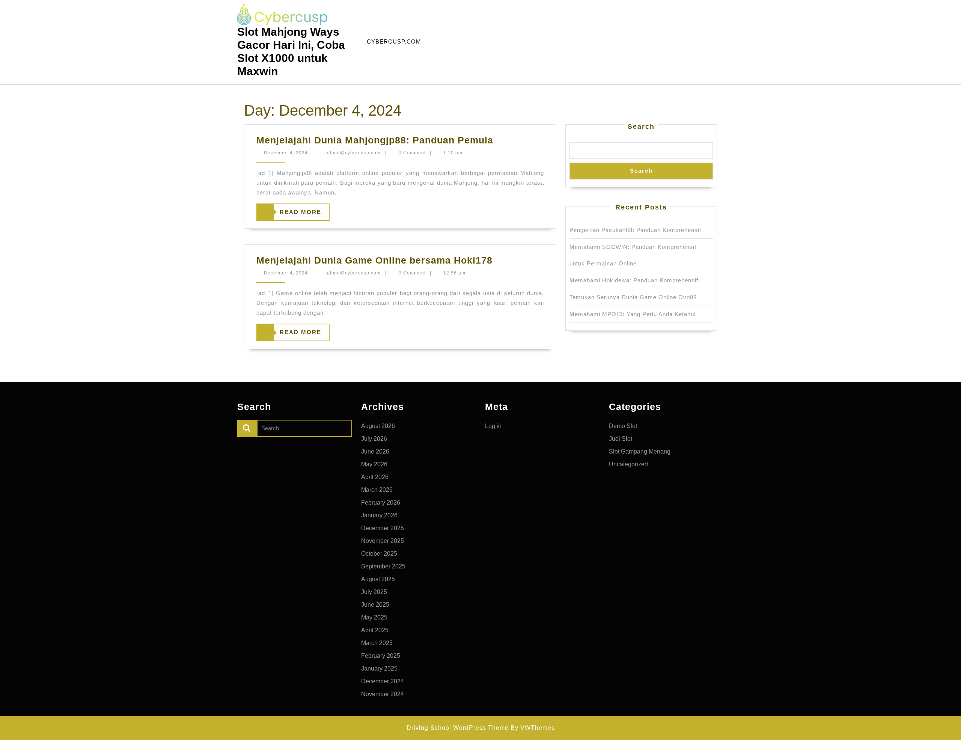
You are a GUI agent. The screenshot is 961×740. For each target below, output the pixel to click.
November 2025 (382, 541)
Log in (493, 426)
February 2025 (380, 656)
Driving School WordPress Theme (458, 728)
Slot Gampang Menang (639, 451)
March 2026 (377, 490)
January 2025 (379, 668)
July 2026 (374, 439)
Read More (289, 214)
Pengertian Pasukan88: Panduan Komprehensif (635, 230)
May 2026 (374, 464)
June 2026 (375, 451)
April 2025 (375, 630)
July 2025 (374, 592)
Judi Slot (620, 439)
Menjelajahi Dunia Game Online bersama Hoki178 (374, 260)
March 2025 (377, 643)
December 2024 (382, 681)
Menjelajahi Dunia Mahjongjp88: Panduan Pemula (374, 140)
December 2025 (382, 528)
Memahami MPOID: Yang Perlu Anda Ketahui (632, 314)
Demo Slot (623, 426)
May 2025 (374, 617)
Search (641, 126)
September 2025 (383, 566)
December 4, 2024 (286, 152)
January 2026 (379, 515)
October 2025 (379, 553)
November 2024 (382, 694)
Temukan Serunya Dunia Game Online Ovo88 (633, 297)
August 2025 (378, 579)
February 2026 (380, 502)
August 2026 (378, 426)
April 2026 (375, 477)
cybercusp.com (394, 41)
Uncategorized (628, 464)
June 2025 (375, 604)
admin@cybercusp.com (353, 152)
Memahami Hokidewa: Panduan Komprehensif (633, 280)
